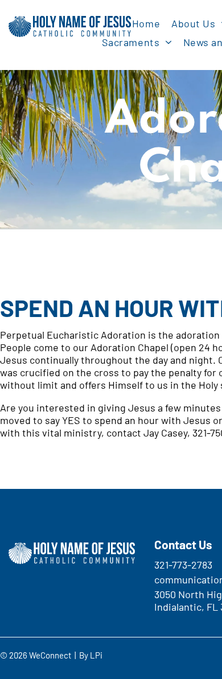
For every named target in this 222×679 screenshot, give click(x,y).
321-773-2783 (183, 564)
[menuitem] (146, 23)
